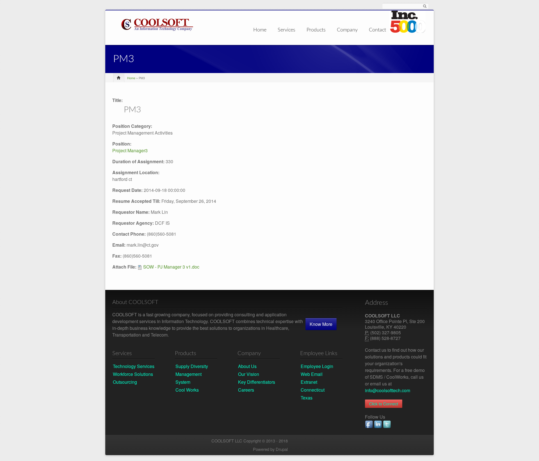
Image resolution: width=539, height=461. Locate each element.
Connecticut (313, 390)
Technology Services (133, 366)
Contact (377, 30)
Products (316, 30)
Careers (246, 390)
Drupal (282, 449)
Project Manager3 (130, 150)
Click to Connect (383, 404)
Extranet (309, 382)
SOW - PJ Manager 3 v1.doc (171, 267)
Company (347, 30)
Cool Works (187, 390)
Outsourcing (125, 382)
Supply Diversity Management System (191, 374)
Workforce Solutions (133, 374)
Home (259, 30)
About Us (247, 366)
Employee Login (317, 366)
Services (286, 30)
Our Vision (248, 374)
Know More (321, 324)
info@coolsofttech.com (387, 390)
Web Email (312, 374)
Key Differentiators (256, 382)
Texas (306, 397)
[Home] (157, 24)
